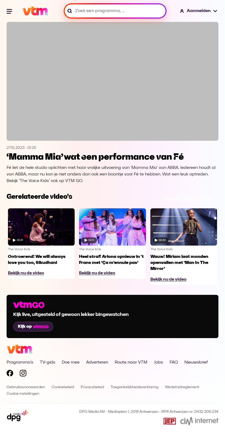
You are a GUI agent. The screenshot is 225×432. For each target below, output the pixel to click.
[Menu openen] (10, 11)
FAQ (174, 362)
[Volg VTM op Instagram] (23, 374)
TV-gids (47, 362)
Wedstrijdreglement (182, 387)
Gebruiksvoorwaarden (26, 387)
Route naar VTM (131, 362)
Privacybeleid (92, 387)
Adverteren (97, 362)
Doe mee (71, 362)
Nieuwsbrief (196, 362)
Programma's (20, 362)
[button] (198, 11)
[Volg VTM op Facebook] (10, 374)
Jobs (158, 362)
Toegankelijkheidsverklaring (134, 387)
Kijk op (25, 326)
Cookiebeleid (63, 387)
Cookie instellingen (23, 394)
